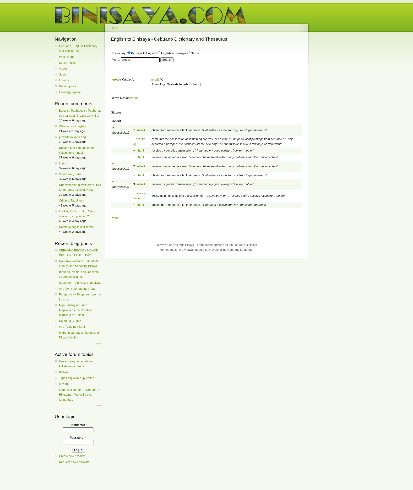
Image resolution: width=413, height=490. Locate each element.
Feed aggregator (70, 92)
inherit (155, 79)
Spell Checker (68, 63)
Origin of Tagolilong (71, 200)
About (63, 68)
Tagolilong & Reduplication (76, 378)
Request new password (74, 462)
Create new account (72, 456)
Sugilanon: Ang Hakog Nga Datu (80, 282)
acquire (141, 139)
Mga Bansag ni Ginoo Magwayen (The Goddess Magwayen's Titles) (75, 310)
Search (63, 74)
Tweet (115, 218)
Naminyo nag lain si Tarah (76, 227)
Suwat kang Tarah (70, 174)
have (136, 198)
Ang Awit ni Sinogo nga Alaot (77, 288)
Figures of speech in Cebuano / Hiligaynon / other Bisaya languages (79, 394)
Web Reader (67, 57)
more (98, 343)
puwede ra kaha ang (72, 137)
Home (114, 28)
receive (140, 193)
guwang (64, 384)
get (135, 144)
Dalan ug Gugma (70, 321)
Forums (64, 80)
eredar (133, 98)
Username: (78, 425)
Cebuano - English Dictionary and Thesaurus (78, 48)
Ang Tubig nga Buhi (72, 326)
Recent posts (67, 86)
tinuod (63, 163)
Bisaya (63, 372)
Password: (78, 437)
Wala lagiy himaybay (72, 126)
